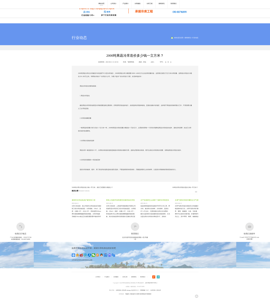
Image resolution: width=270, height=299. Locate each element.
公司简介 (113, 3)
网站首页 (101, 4)
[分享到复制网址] (113, 255)
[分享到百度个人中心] (109, 255)
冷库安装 (84, 160)
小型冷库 (123, 290)
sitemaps (129, 290)
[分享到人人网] (89, 255)
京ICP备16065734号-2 (151, 283)
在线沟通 (249, 239)
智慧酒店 (148, 294)
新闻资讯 (162, 3)
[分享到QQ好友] (101, 255)
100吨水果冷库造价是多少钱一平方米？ (185, 187)
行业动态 (195, 38)
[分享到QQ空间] (77, 255)
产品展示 (125, 3)
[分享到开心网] (97, 255)
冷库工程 (150, 3)
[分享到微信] (93, 255)
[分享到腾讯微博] (85, 255)
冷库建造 (137, 3)
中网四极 (142, 290)
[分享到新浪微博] (81, 255)
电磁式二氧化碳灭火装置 (132, 294)
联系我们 (174, 3)
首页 (181, 38)
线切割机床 (143, 294)
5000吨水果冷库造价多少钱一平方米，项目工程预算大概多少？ (92, 187)
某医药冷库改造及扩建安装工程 (83, 200)
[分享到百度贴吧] (105, 255)
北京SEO (133, 290)
